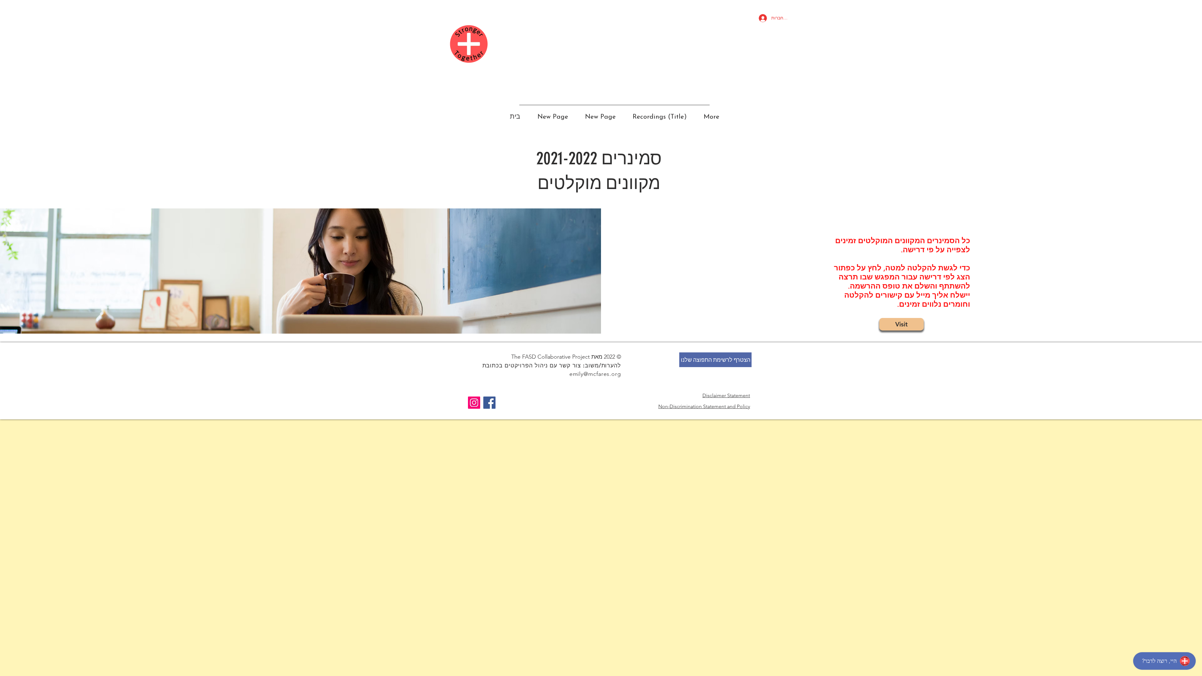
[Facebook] (489, 403)
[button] (715, 359)
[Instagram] (474, 403)
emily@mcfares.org (595, 374)
